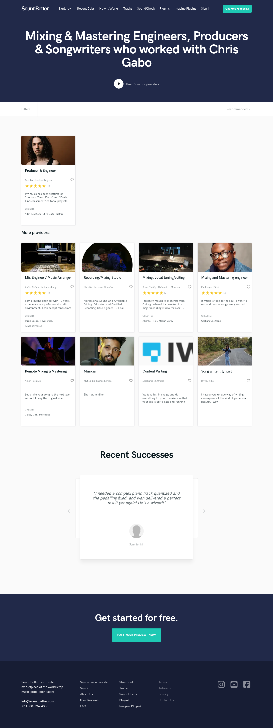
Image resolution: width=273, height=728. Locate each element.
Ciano (28, 414)
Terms (162, 682)
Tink (154, 321)
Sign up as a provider (94, 682)
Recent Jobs (86, 9)
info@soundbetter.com (37, 701)
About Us (86, 694)
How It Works (109, 9)
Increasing (44, 414)
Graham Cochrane (211, 321)
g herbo (146, 321)
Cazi (35, 414)
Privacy (163, 694)
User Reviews (89, 700)
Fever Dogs (46, 321)
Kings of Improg (33, 326)
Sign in (205, 9)
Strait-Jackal (32, 321)
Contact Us (166, 700)
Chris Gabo (49, 214)
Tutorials (164, 688)
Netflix (59, 214)
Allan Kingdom (33, 214)
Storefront (126, 682)
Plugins (165, 9)
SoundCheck (146, 9)
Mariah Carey (166, 321)
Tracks (127, 9)
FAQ (83, 706)
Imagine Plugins (185, 9)
